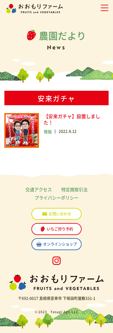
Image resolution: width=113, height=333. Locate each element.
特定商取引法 (74, 189)
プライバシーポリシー (56, 197)
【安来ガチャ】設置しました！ (72, 119)
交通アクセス (38, 189)
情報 (48, 131)
